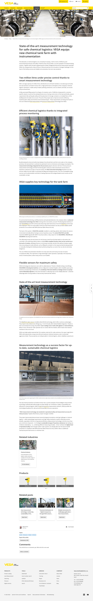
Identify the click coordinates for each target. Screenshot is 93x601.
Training (41, 576)
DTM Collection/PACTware (28, 581)
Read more (24, 517)
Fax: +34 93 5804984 (78, 581)
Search (23, 583)
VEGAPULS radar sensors (27, 322)
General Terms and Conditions (19, 594)
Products (6, 8)
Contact (58, 576)
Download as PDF (24, 540)
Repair (40, 578)
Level (21, 535)
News (58, 578)
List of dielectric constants (45, 583)
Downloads (19, 8)
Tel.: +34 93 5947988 (78, 579)
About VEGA (59, 573)
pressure (46, 406)
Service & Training (28, 8)
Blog (58, 583)
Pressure (25, 535)
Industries (12, 8)
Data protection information (39, 594)
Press (58, 581)
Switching (6, 578)
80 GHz (34, 535)
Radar (30, 535)
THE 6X (43, 8)
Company (36, 8)
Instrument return (43, 573)
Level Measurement (8, 576)
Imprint (29, 594)
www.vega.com (77, 584)
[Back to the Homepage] (11, 565)
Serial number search (27, 576)
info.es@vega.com (78, 583)
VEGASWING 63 (26, 223)
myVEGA (24, 578)
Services (41, 571)
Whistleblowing (50, 594)
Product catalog (7, 573)
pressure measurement (48, 101)
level (40, 406)
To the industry (25, 464)
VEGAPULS (64, 223)
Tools (23, 571)
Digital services (7, 583)
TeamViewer (42, 585)
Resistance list (42, 581)
